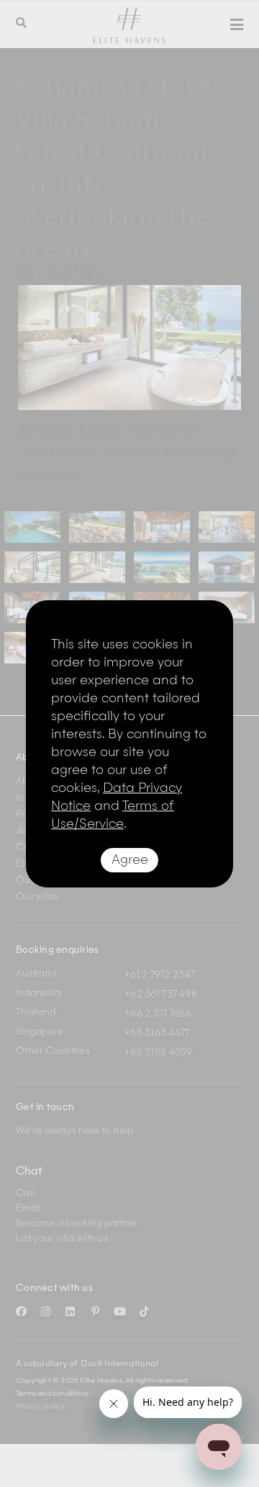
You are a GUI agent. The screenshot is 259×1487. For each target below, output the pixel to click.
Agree (130, 860)
